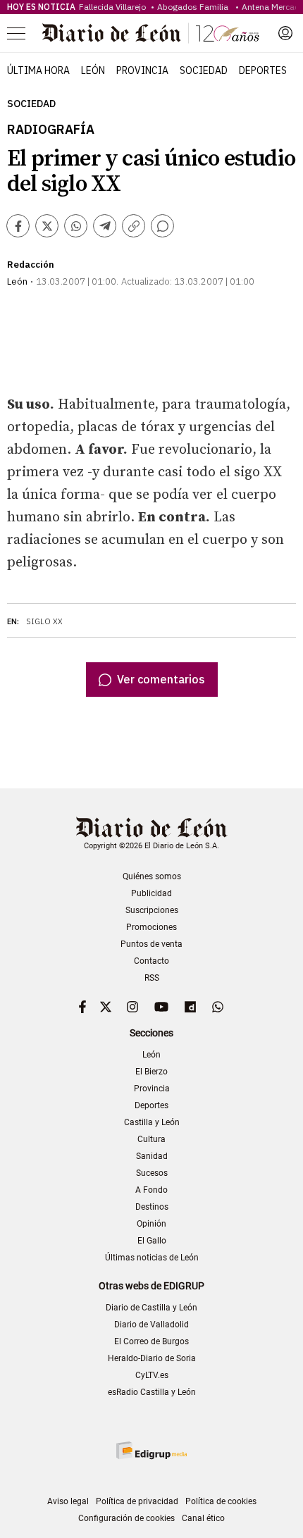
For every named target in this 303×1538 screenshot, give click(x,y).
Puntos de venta (151, 944)
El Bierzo (151, 1072)
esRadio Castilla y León (152, 1392)
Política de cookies (220, 1501)
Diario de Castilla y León (151, 1308)
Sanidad (152, 1156)
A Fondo (151, 1190)
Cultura (151, 1139)
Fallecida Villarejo (113, 6)
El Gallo (151, 1241)
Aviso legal (68, 1501)
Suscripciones (151, 910)
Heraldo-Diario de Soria (152, 1358)
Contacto (151, 961)
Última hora (38, 70)
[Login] (285, 33)
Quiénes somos (152, 876)
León (93, 70)
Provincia (142, 70)
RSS (151, 978)
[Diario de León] (150, 33)
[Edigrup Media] (151, 1450)
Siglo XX (44, 621)
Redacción (30, 265)
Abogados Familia (195, 6)
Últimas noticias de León (152, 1258)
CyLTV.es (151, 1375)
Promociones (151, 927)
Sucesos (152, 1173)
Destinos (151, 1207)
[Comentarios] (162, 226)
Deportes (263, 70)
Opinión (151, 1224)
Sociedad (204, 70)
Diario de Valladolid (151, 1324)
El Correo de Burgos (151, 1341)
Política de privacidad (137, 1501)
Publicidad (151, 893)
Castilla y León (152, 1122)
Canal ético (203, 1518)
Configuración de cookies (126, 1518)
